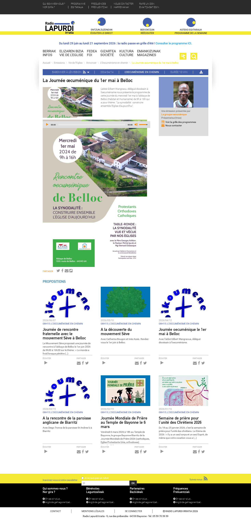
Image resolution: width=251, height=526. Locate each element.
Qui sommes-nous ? (54, 5)
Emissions (59, 62)
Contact (55, 511)
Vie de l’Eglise (75, 62)
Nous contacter (124, 5)
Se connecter (133, 511)
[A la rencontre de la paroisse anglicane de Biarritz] (67, 390)
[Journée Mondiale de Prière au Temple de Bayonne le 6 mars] (125, 390)
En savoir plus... (53, 498)
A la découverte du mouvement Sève (116, 331)
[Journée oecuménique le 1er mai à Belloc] (183, 301)
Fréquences (99, 5)
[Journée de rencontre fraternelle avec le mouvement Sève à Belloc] (67, 301)
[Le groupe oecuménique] (183, 93)
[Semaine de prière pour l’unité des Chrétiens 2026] (183, 390)
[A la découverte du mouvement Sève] (125, 301)
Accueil (46, 62)
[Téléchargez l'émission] (201, 72)
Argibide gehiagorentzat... (58, 502)
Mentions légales (93, 511)
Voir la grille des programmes (180, 122)
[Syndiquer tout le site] (205, 478)
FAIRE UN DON (149, 5)
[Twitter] (58, 271)
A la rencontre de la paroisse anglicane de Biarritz (67, 420)
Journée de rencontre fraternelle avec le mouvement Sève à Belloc (64, 333)
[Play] (46, 124)
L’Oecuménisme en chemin (114, 62)
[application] (96, 124)
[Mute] (136, 124)
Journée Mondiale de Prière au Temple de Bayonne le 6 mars (124, 422)
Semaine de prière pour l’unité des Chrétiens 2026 (180, 420)
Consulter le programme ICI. (174, 43)
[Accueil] (60, 29)
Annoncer (91, 62)
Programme (78, 5)
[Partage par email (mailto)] (66, 271)
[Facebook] (62, 271)
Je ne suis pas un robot (96, 478)
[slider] (144, 124)
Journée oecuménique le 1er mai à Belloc (182, 331)
